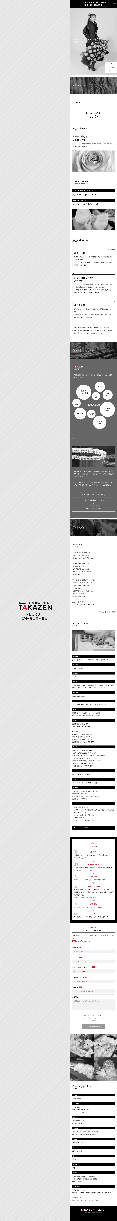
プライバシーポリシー (89, 1016)
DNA (108, 71)
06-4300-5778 (79, 1120)
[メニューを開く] (114, 4)
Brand (109, 64)
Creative (110, 67)
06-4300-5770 (79, 1123)
